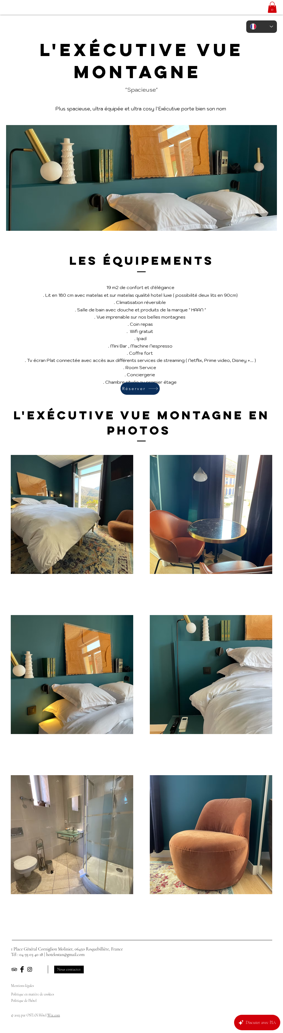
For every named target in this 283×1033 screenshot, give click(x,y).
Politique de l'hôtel (24, 1000)
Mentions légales (22, 986)
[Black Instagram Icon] (30, 969)
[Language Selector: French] (261, 26)
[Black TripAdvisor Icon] (14, 969)
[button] (272, 7)
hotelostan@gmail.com (65, 954)
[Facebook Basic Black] (22, 969)
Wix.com (53, 1015)
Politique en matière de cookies (33, 994)
